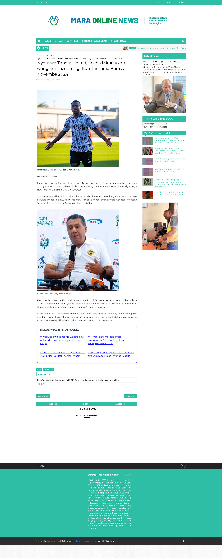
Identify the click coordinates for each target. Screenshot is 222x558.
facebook (120, 404)
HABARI (48, 41)
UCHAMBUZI (73, 41)
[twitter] (47, 2)
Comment (164, 133)
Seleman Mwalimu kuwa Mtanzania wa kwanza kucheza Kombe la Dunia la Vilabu (170, 150)
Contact (180, 2)
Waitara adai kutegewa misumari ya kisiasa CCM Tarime (142, 48)
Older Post (130, 396)
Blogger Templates (83, 541)
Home (160, 2)
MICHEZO (48, 56)
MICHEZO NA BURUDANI (94, 41)
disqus (86, 404)
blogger (53, 404)
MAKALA (59, 41)
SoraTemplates (53, 541)
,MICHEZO (61, 80)
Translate (163, 127)
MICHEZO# (48, 369)
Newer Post (43, 396)
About (170, 2)
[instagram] (42, 2)
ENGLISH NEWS (118, 41)
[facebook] (38, 2)
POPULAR (149, 133)
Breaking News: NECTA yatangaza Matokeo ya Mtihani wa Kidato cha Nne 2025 (170, 140)
